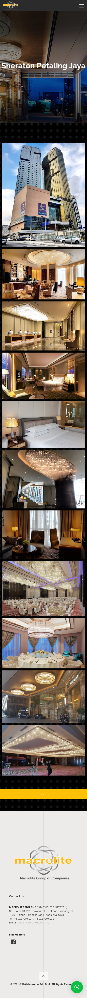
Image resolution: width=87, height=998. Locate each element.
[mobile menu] (81, 6)
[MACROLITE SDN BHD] (11, 5)
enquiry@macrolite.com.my (33, 922)
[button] (77, 987)
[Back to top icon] (43, 976)
